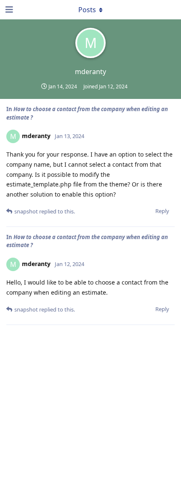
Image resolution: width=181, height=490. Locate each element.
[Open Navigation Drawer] (8, 9)
